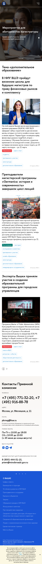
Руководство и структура (11, 485)
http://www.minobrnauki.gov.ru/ (13, 540)
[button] (16, 474)
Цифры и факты (8, 482)
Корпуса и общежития (10, 496)
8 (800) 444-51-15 (11, 459)
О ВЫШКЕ (7, 478)
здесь (20, 553)
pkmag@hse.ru (9, 420)
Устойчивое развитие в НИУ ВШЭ (14, 489)
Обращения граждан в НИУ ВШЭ (14, 503)
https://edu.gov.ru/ (9, 544)
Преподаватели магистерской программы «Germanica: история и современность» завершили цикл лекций (19, 181)
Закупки (5, 499)
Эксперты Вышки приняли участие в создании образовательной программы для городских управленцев (19, 283)
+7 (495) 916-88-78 (21, 399)
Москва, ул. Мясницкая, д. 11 (16, 410)
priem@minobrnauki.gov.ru (15, 462)
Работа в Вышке (8, 530)
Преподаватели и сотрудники (13, 492)
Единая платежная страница (12, 526)
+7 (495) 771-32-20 (18, 397)
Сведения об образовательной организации (18, 519)
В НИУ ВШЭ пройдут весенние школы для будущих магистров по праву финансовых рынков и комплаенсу (19, 85)
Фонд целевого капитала (11, 506)
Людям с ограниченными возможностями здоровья (20, 523)
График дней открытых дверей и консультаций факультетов (14, 38)
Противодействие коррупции (13, 510)
